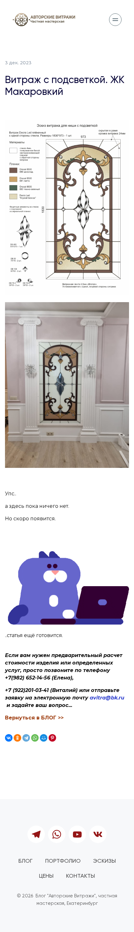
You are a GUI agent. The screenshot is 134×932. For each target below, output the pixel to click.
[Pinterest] (52, 738)
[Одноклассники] (17, 738)
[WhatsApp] (35, 738)
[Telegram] (26, 738)
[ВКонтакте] (8, 738)
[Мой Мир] (43, 738)
